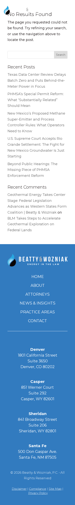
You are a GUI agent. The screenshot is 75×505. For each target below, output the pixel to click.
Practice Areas (37, 312)
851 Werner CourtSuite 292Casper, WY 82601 (37, 393)
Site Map (55, 489)
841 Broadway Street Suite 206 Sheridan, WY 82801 (37, 425)
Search (60, 55)
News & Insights (37, 303)
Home (37, 276)
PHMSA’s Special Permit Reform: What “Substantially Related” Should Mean (36, 100)
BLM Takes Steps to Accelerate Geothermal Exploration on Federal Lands (34, 224)
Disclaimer (19, 489)
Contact (37, 321)
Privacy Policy (38, 493)
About (38, 285)
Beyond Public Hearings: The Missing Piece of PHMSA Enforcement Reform (33, 170)
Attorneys (37, 294)
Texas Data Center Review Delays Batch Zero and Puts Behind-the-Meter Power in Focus (37, 80)
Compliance (37, 489)
